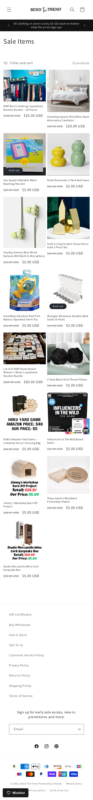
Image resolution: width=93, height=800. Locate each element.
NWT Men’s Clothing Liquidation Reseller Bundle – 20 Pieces (23, 107)
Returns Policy (19, 675)
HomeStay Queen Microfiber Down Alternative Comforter (68, 118)
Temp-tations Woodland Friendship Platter (62, 500)
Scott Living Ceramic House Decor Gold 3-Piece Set (67, 245)
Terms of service (59, 790)
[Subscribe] (79, 729)
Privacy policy (37, 790)
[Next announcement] (85, 25)
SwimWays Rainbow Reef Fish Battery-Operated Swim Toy (21, 317)
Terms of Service (21, 696)
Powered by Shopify (50, 783)
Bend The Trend (29, 783)
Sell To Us (16, 645)
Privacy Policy (19, 665)
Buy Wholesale (19, 625)
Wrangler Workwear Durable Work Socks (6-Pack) (67, 317)
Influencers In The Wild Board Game (65, 441)
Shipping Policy (20, 686)
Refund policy (74, 783)
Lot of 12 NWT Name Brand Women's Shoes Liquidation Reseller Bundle (20, 372)
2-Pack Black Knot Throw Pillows (67, 379)
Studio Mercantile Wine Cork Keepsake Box (20, 568)
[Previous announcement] (8, 25)
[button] (9, 10)
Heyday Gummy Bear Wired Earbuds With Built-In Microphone (24, 254)
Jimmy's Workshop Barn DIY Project (20, 504)
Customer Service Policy (26, 655)
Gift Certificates (20, 614)
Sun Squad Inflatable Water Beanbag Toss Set (20, 181)
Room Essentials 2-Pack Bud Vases (68, 180)
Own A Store (18, 635)
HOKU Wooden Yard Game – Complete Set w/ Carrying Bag (22, 441)
